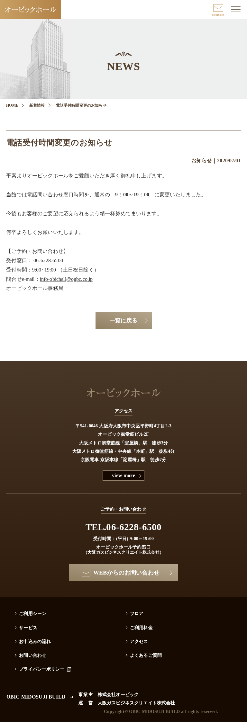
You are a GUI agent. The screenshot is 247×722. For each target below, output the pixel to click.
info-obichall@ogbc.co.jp (66, 279)
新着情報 (37, 105)
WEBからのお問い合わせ (126, 572)
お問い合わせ (32, 655)
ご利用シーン (32, 613)
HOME (12, 105)
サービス (28, 627)
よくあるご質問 (146, 655)
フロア (136, 613)
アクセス (139, 641)
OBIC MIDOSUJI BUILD (36, 697)
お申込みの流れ (35, 641)
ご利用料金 (141, 627)
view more (123, 475)
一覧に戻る (123, 320)
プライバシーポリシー (42, 669)
